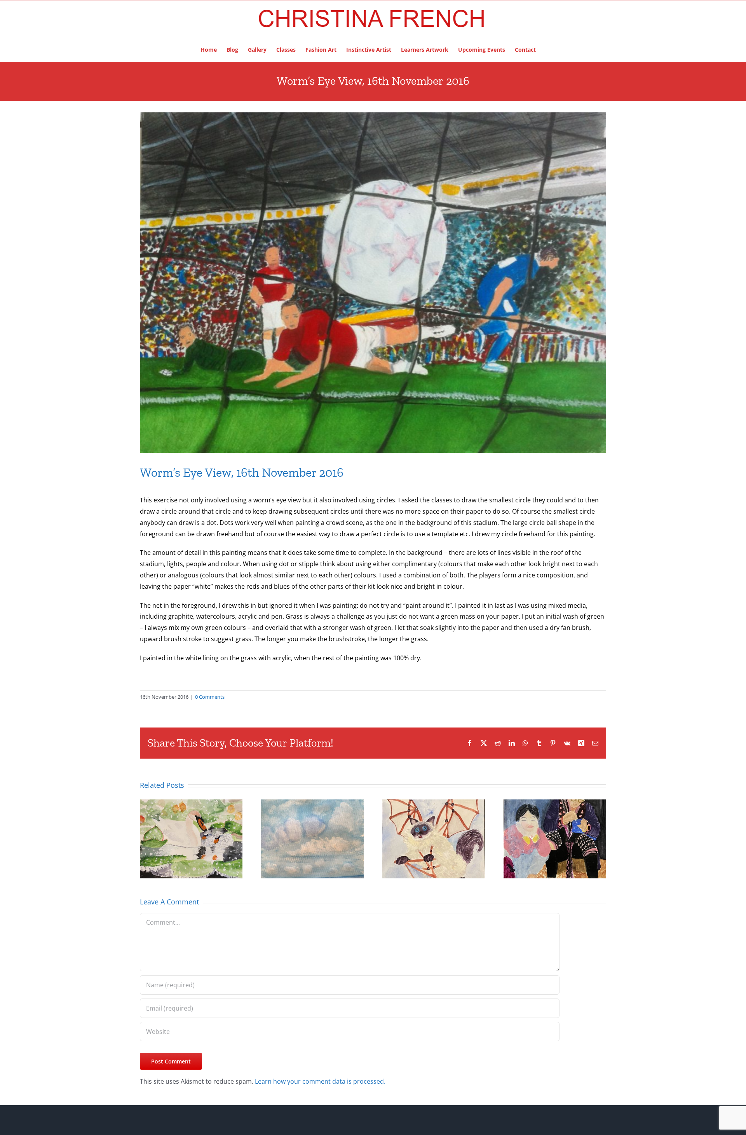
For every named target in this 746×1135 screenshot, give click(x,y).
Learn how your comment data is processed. (320, 1081)
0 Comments (210, 696)
